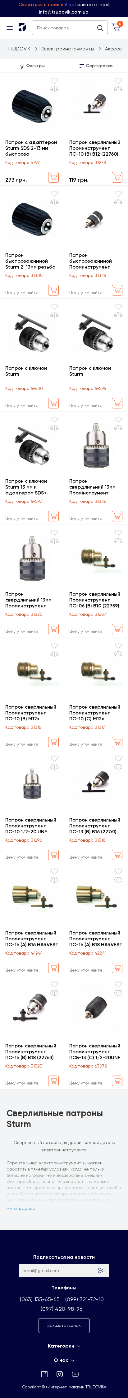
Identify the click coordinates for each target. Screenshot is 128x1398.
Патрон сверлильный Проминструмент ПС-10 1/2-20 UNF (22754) (30, 826)
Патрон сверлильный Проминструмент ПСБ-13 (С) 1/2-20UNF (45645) (94, 1051)
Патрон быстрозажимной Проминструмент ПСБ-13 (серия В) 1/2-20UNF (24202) (94, 261)
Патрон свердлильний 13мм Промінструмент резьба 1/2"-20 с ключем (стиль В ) (92, 487)
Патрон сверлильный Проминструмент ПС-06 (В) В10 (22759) (94, 600)
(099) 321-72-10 (84, 1299)
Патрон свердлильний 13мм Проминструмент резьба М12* (28, 600)
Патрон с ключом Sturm (26, 371)
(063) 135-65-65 (40, 1299)
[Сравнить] (54, 89)
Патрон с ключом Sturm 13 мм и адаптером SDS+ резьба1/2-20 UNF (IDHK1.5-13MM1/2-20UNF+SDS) (27, 487)
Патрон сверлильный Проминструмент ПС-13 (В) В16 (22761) (94, 826)
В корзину (53, 177)
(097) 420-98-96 (62, 1308)
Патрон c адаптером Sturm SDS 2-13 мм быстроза (31, 148)
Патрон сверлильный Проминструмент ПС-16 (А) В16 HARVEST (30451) (31, 938)
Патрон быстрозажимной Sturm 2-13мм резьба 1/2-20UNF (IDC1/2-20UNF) (30, 261)
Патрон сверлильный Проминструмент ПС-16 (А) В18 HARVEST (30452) (95, 938)
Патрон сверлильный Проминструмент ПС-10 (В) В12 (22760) (94, 148)
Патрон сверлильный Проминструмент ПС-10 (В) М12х (30, 713)
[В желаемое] (54, 81)
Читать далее (21, 1208)
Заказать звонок (64, 1325)
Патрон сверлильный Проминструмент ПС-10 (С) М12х (94, 713)
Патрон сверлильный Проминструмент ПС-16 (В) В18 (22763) (30, 1051)
